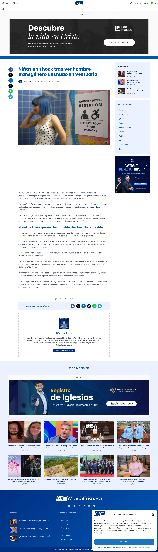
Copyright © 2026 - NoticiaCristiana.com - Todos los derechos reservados (79, 549)
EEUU (22, 63)
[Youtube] (7, 3)
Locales (83, 9)
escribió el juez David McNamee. (32, 244)
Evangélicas (94, 9)
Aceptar (124, 542)
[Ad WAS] (79, 414)
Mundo (104, 9)
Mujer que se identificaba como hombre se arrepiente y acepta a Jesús (136, 75)
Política (114, 9)
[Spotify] (94, 506)
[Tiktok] (18, 3)
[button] (153, 514)
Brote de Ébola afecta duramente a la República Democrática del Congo (133, 447)
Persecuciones (58, 9)
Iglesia (47, 9)
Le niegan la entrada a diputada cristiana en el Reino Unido (133, 480)
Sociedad (122, 110)
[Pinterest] (89, 506)
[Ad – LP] (79, 53)
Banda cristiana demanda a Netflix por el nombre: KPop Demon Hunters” (24, 480)
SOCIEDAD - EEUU (30, 63)
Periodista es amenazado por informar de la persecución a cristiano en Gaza (61, 447)
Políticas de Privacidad (141, 547)
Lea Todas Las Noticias (64, 350)
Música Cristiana (125, 127)
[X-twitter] (10, 3)
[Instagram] (14, 3)
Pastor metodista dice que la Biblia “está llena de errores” (136, 91)
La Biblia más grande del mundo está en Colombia (61, 480)
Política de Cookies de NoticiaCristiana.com (114, 547)
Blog (122, 9)
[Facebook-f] (3, 3)
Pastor (121, 132)
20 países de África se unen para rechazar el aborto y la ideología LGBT (97, 480)
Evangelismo (72, 9)
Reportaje (37, 9)
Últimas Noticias (127, 66)
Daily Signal (55, 218)
